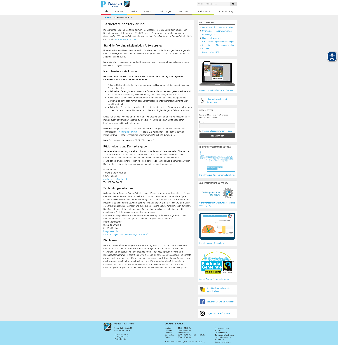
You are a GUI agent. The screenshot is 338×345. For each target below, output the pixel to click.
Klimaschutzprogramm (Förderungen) (218, 41)
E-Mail (201, 122)
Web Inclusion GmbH (128, 132)
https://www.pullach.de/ (125, 39)
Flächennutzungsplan (211, 38)
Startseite (107, 17)
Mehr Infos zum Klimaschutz (211, 243)
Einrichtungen (165, 11)
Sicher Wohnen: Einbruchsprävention (218, 45)
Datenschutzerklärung (223, 337)
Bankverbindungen (222, 328)
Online (200, 341)
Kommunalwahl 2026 (211, 52)
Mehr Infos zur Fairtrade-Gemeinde (214, 279)
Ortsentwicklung (225, 11)
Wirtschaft (183, 11)
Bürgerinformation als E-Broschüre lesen (216, 90)
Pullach (147, 11)
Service (133, 11)
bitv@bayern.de (110, 231)
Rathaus (119, 11)
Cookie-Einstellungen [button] (223, 342)
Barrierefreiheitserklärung (224, 335)
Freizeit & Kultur (203, 11)
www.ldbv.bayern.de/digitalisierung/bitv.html (124, 234)
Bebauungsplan (208, 34)
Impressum (219, 340)
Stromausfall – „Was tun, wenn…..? (217, 31)
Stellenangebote (221, 333)
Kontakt (205, 49)
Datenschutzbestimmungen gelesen (217, 131)
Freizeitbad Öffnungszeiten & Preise (217, 27)
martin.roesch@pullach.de (115, 179)
